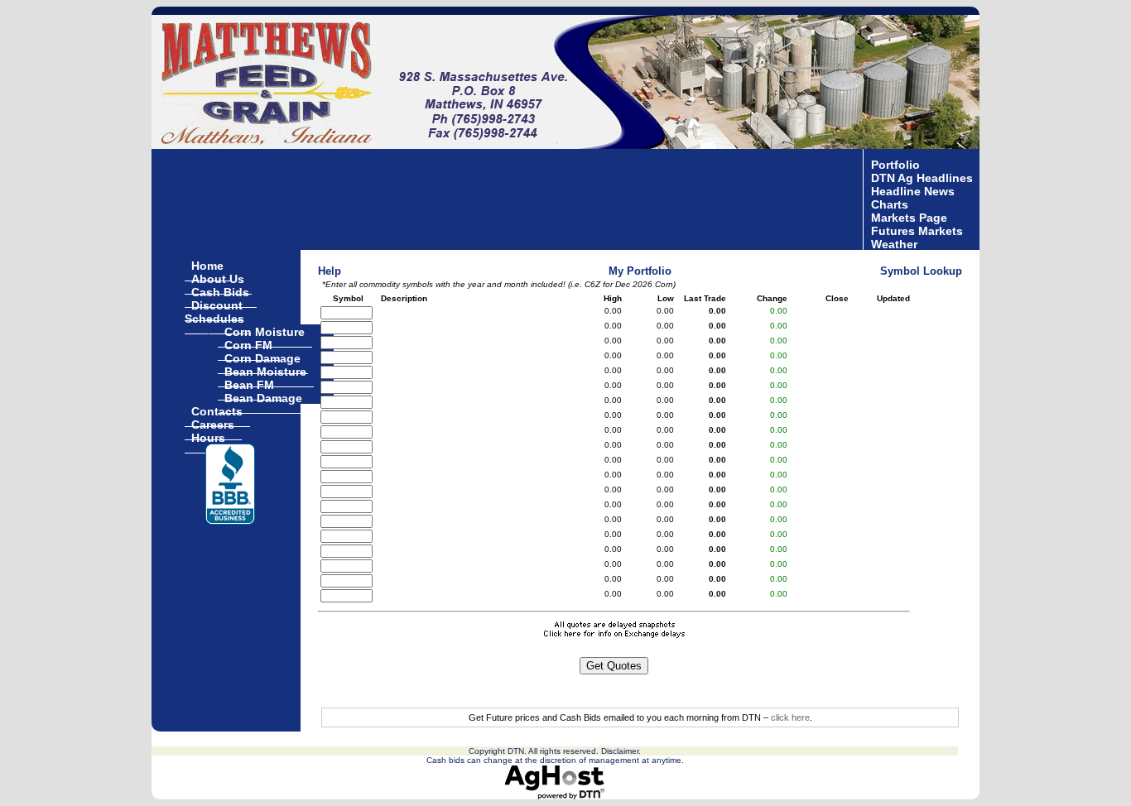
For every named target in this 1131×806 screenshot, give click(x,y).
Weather (894, 243)
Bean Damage (263, 397)
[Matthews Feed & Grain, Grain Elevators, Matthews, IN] (230, 484)
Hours (208, 437)
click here (790, 717)
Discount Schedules (214, 311)
